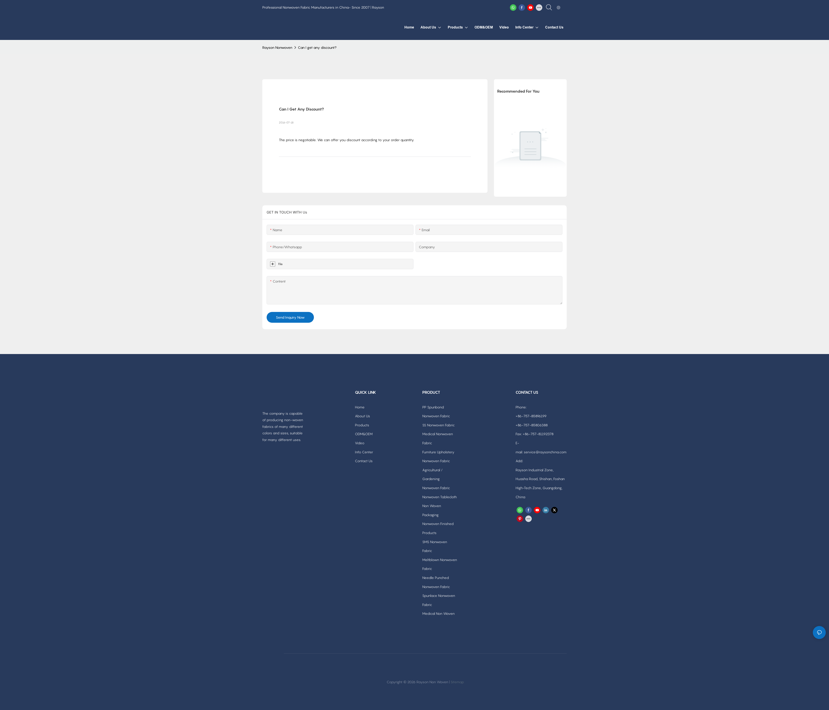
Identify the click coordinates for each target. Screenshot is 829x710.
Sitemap (457, 682)
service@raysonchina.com (545, 452)
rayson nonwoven (277, 47)
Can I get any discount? (317, 47)
